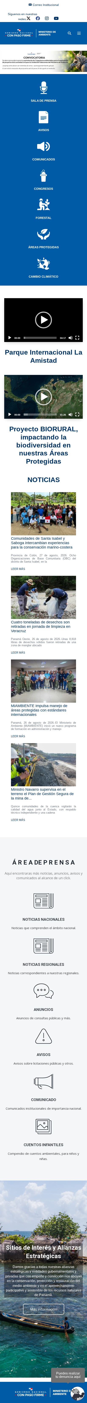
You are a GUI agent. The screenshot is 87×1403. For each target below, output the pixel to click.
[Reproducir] (10, 338)
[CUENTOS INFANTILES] (43, 1126)
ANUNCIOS (43, 1009)
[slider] (40, 338)
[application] (43, 320)
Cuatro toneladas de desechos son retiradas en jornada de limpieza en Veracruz (40, 626)
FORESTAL (44, 218)
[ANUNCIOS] (43, 991)
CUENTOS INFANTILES (43, 1145)
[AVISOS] (43, 1036)
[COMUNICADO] (43, 1081)
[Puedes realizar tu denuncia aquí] (77, 1393)
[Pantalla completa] (77, 338)
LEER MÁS (18, 569)
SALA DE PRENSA (43, 100)
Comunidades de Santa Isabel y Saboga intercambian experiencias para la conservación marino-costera (41, 542)
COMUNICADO (43, 1099)
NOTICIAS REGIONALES (43, 964)
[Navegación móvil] (79, 33)
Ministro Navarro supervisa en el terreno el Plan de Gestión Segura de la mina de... (42, 793)
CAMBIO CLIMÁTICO (43, 276)
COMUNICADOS (43, 159)
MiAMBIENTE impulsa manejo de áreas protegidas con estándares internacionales (39, 710)
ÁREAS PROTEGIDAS (43, 247)
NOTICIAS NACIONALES (44, 919)
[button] (69, 33)
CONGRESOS (43, 188)
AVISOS (43, 130)
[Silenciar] (70, 338)
